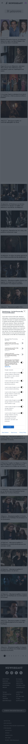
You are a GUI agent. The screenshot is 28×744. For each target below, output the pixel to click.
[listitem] (14, 339)
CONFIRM (8, 426)
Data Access (14, 432)
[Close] (24, 311)
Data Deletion (5, 432)
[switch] (22, 343)
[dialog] (14, 372)
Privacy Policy (22, 432)
